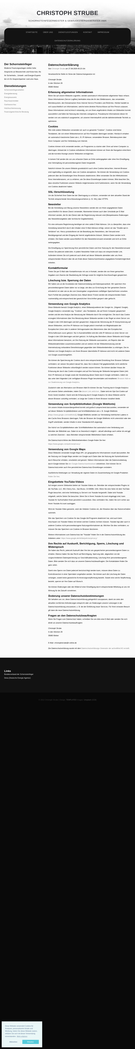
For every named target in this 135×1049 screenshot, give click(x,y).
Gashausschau (10, 104)
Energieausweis (10, 97)
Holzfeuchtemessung (12, 108)
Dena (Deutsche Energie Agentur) (17, 678)
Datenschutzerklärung (67, 41)
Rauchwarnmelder (11, 101)
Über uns (48, 32)
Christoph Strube (67, 13)
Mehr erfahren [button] (22, 1036)
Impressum (103, 32)
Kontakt (87, 32)
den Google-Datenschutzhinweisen (82, 464)
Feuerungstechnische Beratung (16, 112)
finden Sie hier (53, 476)
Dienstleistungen (68, 32)
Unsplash (87, 700)
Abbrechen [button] (13, 1042)
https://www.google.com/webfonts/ (62, 415)
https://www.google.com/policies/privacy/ (64, 444)
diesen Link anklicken (90, 391)
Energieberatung (10, 93)
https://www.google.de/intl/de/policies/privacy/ (79, 538)
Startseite (32, 32)
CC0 (94, 700)
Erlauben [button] (30, 1042)
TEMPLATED (71, 700)
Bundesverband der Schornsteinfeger (18, 674)
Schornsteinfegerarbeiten (14, 90)
